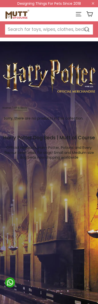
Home (7, 108)
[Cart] (89, 14)
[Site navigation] (78, 14)
